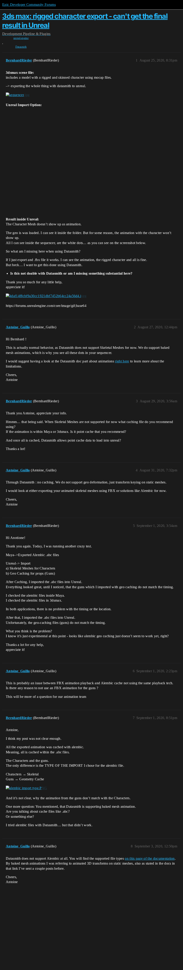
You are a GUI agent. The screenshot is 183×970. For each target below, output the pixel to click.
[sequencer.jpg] (17, 95)
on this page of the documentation (150, 858)
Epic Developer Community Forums (29, 4)
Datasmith (21, 46)
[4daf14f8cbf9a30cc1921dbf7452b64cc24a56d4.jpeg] (46, 295)
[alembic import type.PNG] (26, 788)
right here (122, 361)
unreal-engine (21, 38)
